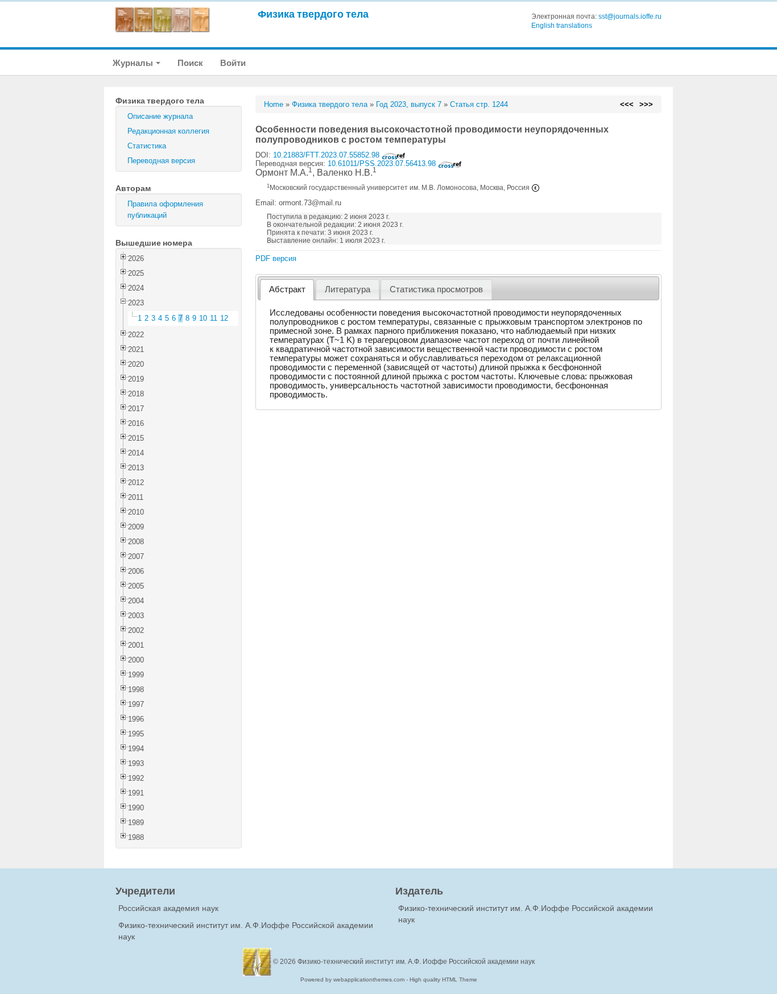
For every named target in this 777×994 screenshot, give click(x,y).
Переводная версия (161, 160)
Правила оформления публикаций (165, 209)
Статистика (146, 146)
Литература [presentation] (347, 289)
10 (203, 318)
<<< (627, 104)
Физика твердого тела (313, 13)
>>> (646, 104)
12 (224, 318)
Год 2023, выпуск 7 (408, 104)
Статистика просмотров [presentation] (436, 289)
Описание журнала (160, 116)
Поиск (190, 62)
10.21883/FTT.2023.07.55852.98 (327, 155)
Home (273, 104)
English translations (561, 26)
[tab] (287, 289)
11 (213, 318)
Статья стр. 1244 (479, 104)
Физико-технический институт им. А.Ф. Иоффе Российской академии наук (416, 962)
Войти (233, 62)
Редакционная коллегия (168, 131)
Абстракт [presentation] (287, 289)
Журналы (134, 62)
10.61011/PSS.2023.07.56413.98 (383, 163)
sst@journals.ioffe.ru (630, 16)
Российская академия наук (168, 908)
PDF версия (275, 258)
